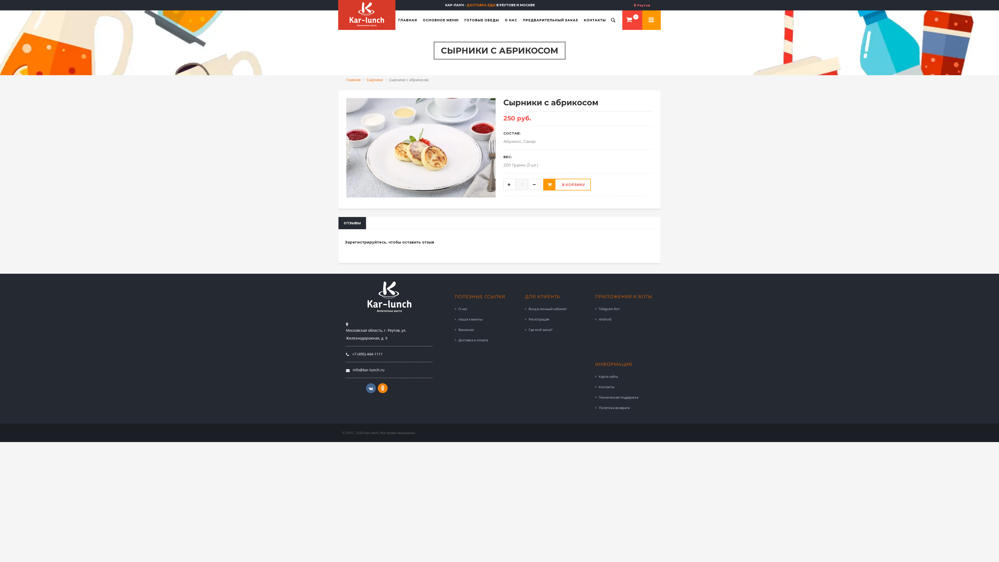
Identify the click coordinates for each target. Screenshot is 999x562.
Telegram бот (609, 308)
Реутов (643, 5)
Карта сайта (608, 376)
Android (605, 319)
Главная (353, 79)
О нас (462, 308)
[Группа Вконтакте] (371, 388)
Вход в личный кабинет (548, 308)
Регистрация (539, 319)
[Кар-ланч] (367, 14)
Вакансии (466, 329)
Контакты (606, 387)
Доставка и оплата (473, 340)
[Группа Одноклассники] (383, 388)
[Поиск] (613, 20)
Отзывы (352, 223)
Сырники (375, 79)
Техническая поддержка (618, 397)
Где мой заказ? (541, 329)
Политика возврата (614, 407)
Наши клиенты (470, 319)
